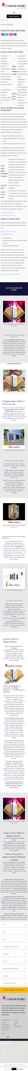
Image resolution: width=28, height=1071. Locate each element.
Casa (2, 20)
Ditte (4, 932)
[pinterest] (11, 34)
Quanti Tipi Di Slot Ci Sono (8, 215)
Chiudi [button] (14, 1069)
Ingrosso (5, 976)
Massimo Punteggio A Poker (8, 231)
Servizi (4, 939)
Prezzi (5, 961)
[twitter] (7, 34)
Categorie (6, 954)
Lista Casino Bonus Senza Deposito (10, 274)
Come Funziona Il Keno (7, 212)
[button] (14, 12)
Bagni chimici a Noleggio (10, 968)
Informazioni (20, 1069)
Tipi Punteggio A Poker (7, 234)
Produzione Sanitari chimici (11, 946)
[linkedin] (15, 34)
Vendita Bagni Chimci (9, 983)
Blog (7, 20)
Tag (4, 924)
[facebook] (3, 34)
